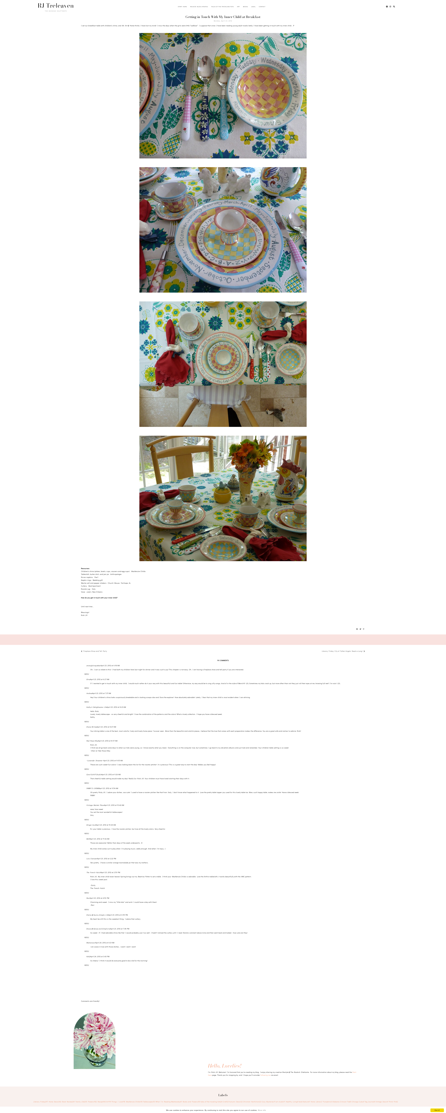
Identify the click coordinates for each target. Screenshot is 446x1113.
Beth (88, 839)
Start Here (182, 6)
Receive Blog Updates (199, 6)
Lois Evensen (91, 858)
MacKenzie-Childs (134, 1102)
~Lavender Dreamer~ (94, 760)
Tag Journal (370, 1102)
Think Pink (393, 1102)
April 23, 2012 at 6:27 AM (99, 679)
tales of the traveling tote (211, 1102)
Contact (262, 6)
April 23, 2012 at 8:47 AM (106, 727)
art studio (280, 1102)
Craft (226, 1102)
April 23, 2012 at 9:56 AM (108, 788)
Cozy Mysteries (268, 1102)
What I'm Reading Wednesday (169, 1102)
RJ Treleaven (56, 5)
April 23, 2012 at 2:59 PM (110, 872)
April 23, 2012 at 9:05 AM (113, 760)
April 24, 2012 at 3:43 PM (100, 956)
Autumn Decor (236, 1102)
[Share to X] (360, 629)
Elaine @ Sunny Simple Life (97, 915)
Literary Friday (40, 1102)
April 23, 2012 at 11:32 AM (99, 839)
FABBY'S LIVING (92, 788)
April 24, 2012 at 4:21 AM (104, 943)
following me (266, 1075)
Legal (253, 6)
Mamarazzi (90, 943)
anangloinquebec (93, 665)
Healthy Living (292, 1102)
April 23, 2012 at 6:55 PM (118, 915)
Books (245, 6)
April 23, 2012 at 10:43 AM (106, 825)
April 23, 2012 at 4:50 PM (99, 898)
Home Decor (55, 1102)
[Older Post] (321, 651)
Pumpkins (327, 1102)
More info (262, 1110)
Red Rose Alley (92, 741)
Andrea (89, 693)
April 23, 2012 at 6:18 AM (110, 665)
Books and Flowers (191, 1102)
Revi (88, 898)
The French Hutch (93, 872)
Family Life (81, 1102)
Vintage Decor (382, 1102)
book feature (304, 1102)
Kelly (88, 956)
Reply (87, 674)
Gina (88, 679)
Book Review (68, 1102)
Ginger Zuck (91, 825)
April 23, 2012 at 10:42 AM (114, 805)
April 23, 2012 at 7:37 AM (101, 693)
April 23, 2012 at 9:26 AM (111, 774)
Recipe (102, 1102)
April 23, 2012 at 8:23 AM (116, 707)
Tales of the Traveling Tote (222, 6)
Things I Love (118, 1102)
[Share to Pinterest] (364, 629)
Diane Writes (91, 727)
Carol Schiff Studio (93, 774)
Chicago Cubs (358, 1102)
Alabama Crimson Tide (341, 1102)
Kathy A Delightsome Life (96, 707)
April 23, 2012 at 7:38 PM (119, 929)
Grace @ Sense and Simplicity (98, 929)
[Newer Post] (108, 651)
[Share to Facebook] (357, 629)
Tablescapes (149, 1102)
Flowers (92, 1102)
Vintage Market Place (95, 805)
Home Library (316, 1102)
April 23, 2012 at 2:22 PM (106, 858)
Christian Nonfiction (252, 1102)
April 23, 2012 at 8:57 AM (108, 741)
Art (238, 6)
